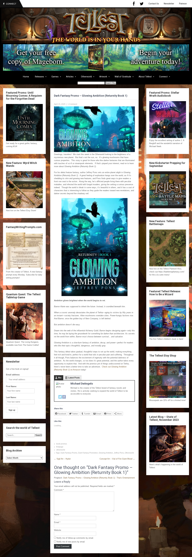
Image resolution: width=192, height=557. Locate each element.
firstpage (59, 447)
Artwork (103, 76)
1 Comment (72, 104)
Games (54, 76)
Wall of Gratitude (123, 76)
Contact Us (153, 3)
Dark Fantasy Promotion (88, 453)
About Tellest (145, 76)
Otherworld (86, 76)
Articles (70, 76)
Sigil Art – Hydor (62, 459)
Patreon (183, 3)
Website (57, 530)
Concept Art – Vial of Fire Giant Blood (117, 459)
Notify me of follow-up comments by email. (75, 538)
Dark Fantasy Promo (69, 453)
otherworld (60, 450)
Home (26, 76)
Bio (59, 378)
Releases (39, 76)
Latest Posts (74, 378)
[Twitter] (141, 3)
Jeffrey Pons (119, 453)
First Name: (11, 386)
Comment (59, 490)
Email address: (13, 375)
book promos (61, 444)
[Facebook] (134, 3)
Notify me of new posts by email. (71, 542)
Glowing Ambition (106, 453)
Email (57, 522)
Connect (163, 76)
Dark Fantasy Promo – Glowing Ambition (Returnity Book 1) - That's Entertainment (99, 478)
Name (57, 514)
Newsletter (169, 3)
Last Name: (11, 397)
